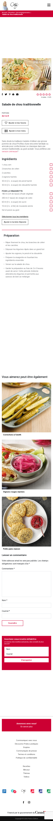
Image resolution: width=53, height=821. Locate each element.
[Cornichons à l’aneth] (26, 407)
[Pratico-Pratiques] (4, 791)
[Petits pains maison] (26, 522)
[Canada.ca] (40, 812)
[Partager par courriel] (17, 94)
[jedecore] (40, 791)
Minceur (26, 770)
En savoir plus (26, 725)
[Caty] (24, 791)
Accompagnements (23, 12)
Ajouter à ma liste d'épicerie (15, 222)
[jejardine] (48, 791)
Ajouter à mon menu (17, 131)
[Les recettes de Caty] (6, 5)
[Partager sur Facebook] (2, 94)
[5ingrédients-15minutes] (13, 791)
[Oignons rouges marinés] (26, 464)
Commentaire (8, 568)
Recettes (12, 12)
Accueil (4, 12)
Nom (4, 600)
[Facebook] (23, 802)
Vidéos (26, 777)
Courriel (6, 611)
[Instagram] (29, 802)
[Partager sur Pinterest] (9, 94)
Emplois (26, 747)
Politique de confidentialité (26, 758)
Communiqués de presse (26, 751)
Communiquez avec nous (26, 740)
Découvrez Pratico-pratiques (26, 744)
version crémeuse (9, 151)
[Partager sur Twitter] (6, 94)
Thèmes (26, 773)
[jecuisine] (32, 791)
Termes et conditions (26, 754)
